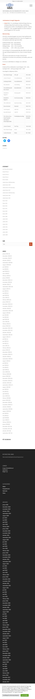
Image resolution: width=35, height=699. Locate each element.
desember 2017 (6, 426)
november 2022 (6, 306)
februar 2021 (6, 348)
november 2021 (6, 330)
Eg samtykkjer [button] (25, 695)
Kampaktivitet (6, 489)
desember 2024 (6, 256)
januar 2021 (5, 350)
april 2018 (5, 418)
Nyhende (5, 491)
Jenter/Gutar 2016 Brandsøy (9, 192)
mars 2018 (5, 420)
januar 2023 (5, 302)
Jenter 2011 (5, 227)
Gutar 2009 (5, 214)
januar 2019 (5, 400)
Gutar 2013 (5, 203)
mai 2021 (5, 343)
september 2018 (7, 409)
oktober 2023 (6, 284)
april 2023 (5, 295)
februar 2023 (6, 299)
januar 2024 (5, 278)
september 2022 (7, 310)
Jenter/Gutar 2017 (6, 190)
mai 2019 (5, 391)
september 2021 (7, 334)
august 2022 (6, 313)
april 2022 (5, 319)
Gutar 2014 (5, 200)
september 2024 (7, 262)
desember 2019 (6, 378)
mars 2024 (5, 273)
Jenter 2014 (5, 219)
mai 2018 (5, 415)
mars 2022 (5, 321)
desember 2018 (6, 402)
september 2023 (7, 286)
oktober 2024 (6, 260)
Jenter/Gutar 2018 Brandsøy (9, 182)
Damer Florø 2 (6, 174)
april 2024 (5, 271)
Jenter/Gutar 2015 (6, 198)
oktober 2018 (6, 407)
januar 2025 (5, 254)
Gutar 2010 (5, 211)
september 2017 (7, 433)
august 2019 (6, 387)
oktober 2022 (6, 308)
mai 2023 (5, 293)
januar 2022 (5, 326)
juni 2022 (5, 315)
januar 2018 (5, 424)
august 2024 (6, 265)
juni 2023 (5, 291)
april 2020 (5, 369)
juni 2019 (5, 389)
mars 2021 (5, 345)
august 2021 (6, 337)
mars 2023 (5, 297)
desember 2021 (6, 328)
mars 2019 (5, 396)
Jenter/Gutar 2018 (6, 185)
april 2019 (5, 393)
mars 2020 (5, 372)
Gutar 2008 (5, 216)
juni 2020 (5, 365)
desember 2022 (6, 304)
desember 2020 (6, 352)
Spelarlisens (5, 470)
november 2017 (6, 428)
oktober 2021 (6, 332)
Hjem (8, 12)
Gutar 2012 (5, 206)
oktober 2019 (6, 383)
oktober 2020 (6, 356)
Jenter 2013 (5, 221)
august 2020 (6, 361)
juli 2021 (5, 339)
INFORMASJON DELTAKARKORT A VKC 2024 (15, 11)
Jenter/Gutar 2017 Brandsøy (9, 187)
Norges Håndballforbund (8, 468)
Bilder (4, 486)
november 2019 (6, 380)
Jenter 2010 (5, 229)
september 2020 (7, 358)
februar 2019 (6, 398)
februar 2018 (6, 422)
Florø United (5, 179)
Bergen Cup (5, 471)
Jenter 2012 (5, 224)
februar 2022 (6, 324)
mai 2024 (5, 269)
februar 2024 (6, 275)
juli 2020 (5, 363)
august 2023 (6, 289)
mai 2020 (5, 367)
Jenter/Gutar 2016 (6, 195)
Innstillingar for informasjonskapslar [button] (11, 695)
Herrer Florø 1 (6, 177)
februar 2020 (6, 374)
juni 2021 (5, 341)
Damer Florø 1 (6, 172)
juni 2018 (5, 413)
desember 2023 (6, 280)
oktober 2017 (6, 431)
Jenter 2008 (5, 234)
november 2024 (6, 258)
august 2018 (6, 411)
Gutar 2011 (5, 208)
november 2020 (6, 354)
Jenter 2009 (5, 232)
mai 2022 (5, 317)
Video (4, 493)
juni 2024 (5, 267)
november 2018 (6, 404)
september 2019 (7, 385)
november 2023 (6, 282)
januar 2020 (5, 376)
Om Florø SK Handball (7, 169)
